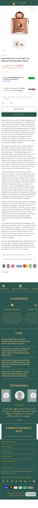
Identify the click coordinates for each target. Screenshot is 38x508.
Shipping (10, 67)
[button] (30, 2)
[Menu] (2, 2)
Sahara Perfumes (16, 493)
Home (3, 50)
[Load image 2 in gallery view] (21, 44)
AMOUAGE (4, 55)
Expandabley (25, 495)
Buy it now (19, 114)
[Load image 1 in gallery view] (16, 44)
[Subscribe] (35, 467)
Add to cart (19, 109)
